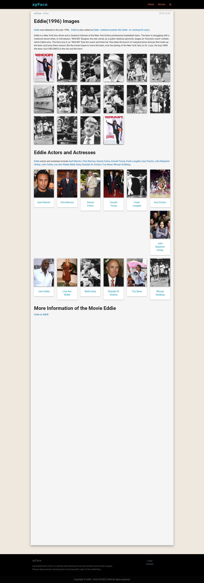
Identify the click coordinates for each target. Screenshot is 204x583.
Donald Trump (118, 161)
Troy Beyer (107, 164)
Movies (161, 4)
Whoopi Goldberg (121, 164)
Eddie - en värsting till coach (135, 30)
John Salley (47, 164)
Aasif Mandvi (74, 161)
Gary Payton (148, 161)
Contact (149, 564)
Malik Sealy (75, 164)
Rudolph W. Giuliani (91, 164)
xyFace (37, 13)
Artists (151, 4)
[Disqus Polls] (102, 353)
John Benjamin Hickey (160, 246)
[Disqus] (102, 426)
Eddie (36, 30)
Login (149, 560)
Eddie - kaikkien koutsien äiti (107, 30)
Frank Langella (133, 161)
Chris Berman (89, 161)
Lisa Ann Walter (61, 164)
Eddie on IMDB (41, 314)
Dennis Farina (103, 161)
